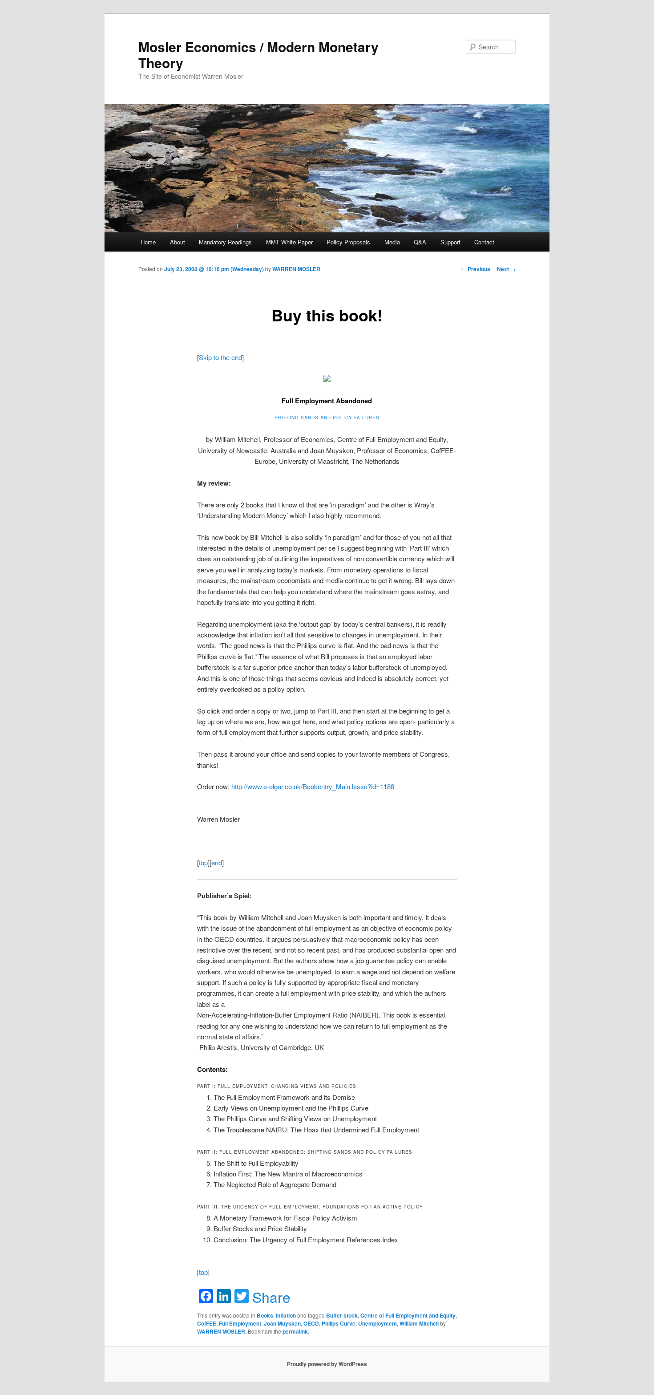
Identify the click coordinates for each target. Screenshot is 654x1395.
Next (506, 269)
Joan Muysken (282, 1323)
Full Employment (240, 1323)
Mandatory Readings (225, 242)
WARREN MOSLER (296, 269)
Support (450, 242)
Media (392, 242)
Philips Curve (338, 1323)
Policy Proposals (348, 242)
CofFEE (206, 1323)
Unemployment (377, 1323)
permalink (295, 1331)
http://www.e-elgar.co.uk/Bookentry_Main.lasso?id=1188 (312, 786)
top (203, 862)
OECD (311, 1323)
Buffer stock (342, 1315)
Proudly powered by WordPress (327, 1364)
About (177, 242)
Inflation (286, 1315)
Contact (484, 242)
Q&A (420, 242)
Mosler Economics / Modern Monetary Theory (258, 54)
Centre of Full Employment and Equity (408, 1315)
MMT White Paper (289, 242)
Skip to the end (220, 357)
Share (271, 1297)
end (216, 862)
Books (265, 1315)
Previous (475, 269)
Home (148, 242)
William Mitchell (419, 1323)
